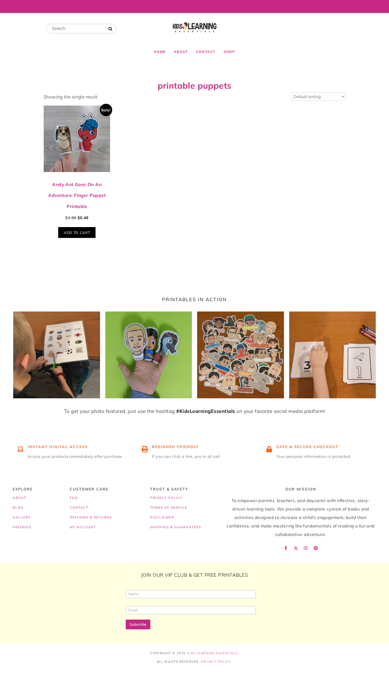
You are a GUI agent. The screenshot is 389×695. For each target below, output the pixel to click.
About (181, 51)
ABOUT (19, 498)
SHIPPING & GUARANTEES (175, 527)
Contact (206, 51)
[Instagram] (305, 548)
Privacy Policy (216, 662)
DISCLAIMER (162, 517)
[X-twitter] (296, 548)
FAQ (74, 498)
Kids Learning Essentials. (213, 653)
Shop (229, 51)
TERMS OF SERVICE (168, 507)
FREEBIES (22, 527)
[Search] (110, 29)
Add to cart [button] (77, 232)
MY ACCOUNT (83, 527)
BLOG (18, 507)
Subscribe (138, 624)
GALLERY (22, 517)
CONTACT (79, 507)
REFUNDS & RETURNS (91, 517)
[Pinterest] (315, 548)
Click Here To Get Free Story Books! (194, 6)
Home (160, 51)
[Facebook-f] (286, 548)
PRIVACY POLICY (166, 498)
